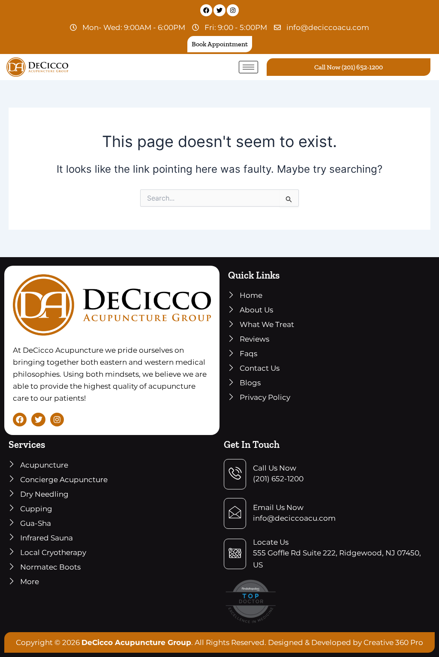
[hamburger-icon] (248, 67)
